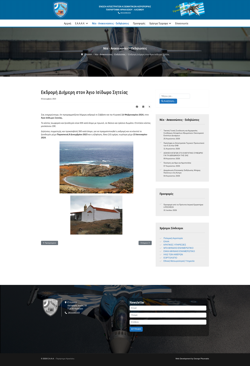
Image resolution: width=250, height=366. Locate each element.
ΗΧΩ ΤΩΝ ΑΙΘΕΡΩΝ (173, 254)
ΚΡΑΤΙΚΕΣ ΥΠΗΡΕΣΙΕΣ (175, 245)
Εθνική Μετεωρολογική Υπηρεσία (179, 261)
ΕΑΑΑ (166, 241)
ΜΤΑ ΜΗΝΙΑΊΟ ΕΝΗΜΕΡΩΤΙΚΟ (178, 248)
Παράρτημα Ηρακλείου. (65, 359)
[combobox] (175, 96)
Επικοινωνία (181, 23)
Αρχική (67, 23)
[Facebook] (137, 107)
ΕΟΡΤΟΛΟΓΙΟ (170, 258)
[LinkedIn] (143, 107)
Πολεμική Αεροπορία (173, 238)
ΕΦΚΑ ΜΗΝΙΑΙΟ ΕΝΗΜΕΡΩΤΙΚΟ (179, 251)
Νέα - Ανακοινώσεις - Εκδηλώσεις (110, 23)
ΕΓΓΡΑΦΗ (136, 329)
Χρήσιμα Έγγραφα (158, 23)
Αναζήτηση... (169, 101)
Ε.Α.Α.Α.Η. (80, 23)
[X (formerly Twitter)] (149, 107)
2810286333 (125, 13)
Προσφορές (139, 23)
